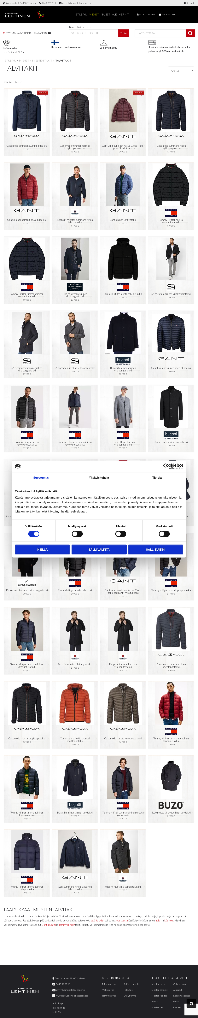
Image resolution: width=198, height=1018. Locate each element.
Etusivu (81, 14)
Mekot (176, 1001)
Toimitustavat (109, 995)
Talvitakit (63, 60)
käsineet (168, 920)
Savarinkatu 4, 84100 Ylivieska (20, 3)
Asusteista (122, 920)
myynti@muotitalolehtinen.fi (76, 3)
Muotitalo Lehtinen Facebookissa (71, 995)
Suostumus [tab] (41, 477)
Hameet (177, 1007)
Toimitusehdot (109, 984)
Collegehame (180, 984)
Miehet (94, 14)
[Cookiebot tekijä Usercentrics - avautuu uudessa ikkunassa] (166, 466)
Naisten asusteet (181, 995)
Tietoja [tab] (157, 477)
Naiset (105, 14)
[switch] (77, 534)
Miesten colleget (159, 989)
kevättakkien (97, 920)
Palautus (128, 989)
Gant (44, 924)
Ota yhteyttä (130, 995)
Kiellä (42, 549)
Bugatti (52, 924)
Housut (155, 1001)
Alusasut (177, 989)
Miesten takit (42, 60)
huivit (158, 920)
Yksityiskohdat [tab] (99, 477)
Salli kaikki (155, 549)
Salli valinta (99, 549)
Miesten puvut (158, 984)
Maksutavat (108, 989)
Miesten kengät (159, 995)
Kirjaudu (190, 3)
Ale (114, 14)
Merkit (124, 14)
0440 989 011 (48, 3)
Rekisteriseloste (131, 984)
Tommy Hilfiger (67, 924)
